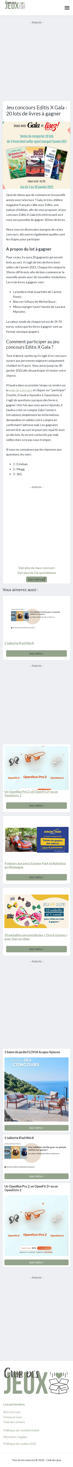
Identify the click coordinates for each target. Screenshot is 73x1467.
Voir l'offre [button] (35, 579)
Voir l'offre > (36, 653)
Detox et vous (12, 1417)
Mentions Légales (15, 1437)
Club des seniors (14, 1422)
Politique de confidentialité (21, 1430)
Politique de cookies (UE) (19, 1443)
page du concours (20, 390)
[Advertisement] (36, 60)
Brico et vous (12, 1412)
